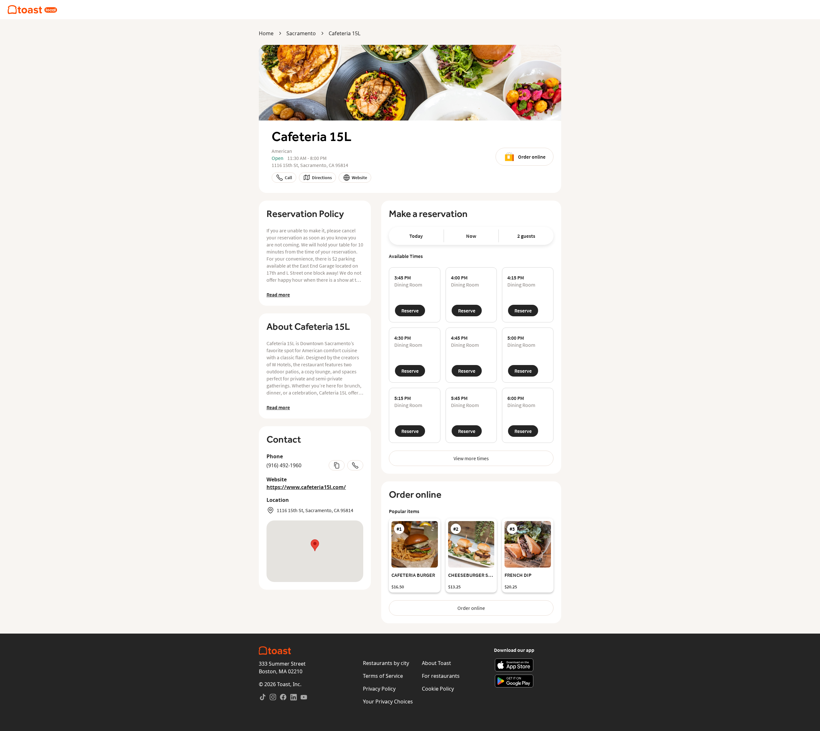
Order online (531, 157)
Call (288, 177)
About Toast (436, 663)
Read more (278, 294)
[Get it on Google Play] (514, 681)
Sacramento (301, 33)
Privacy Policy (379, 688)
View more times (471, 458)
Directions (322, 177)
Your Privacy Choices (388, 701)
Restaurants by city (386, 663)
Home (266, 33)
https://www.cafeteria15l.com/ (306, 487)
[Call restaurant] (355, 465)
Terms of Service (383, 675)
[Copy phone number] (337, 465)
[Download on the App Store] (514, 665)
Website (359, 177)
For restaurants (441, 675)
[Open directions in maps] (314, 551)
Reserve (410, 310)
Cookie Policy (438, 688)
